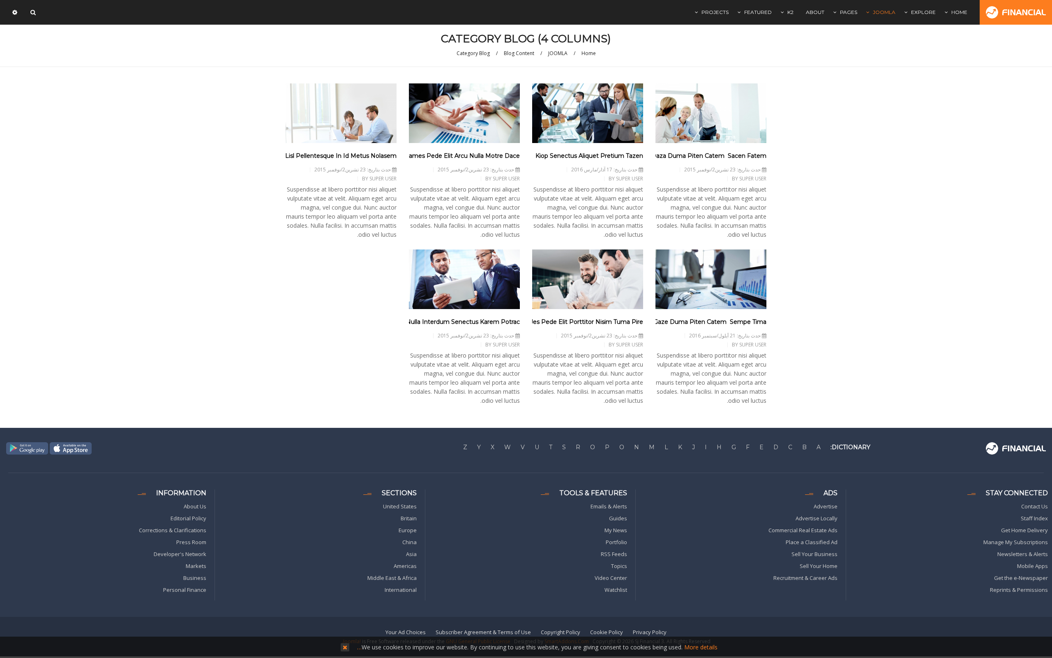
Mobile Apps (1032, 566)
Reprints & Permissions (1019, 589)
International (401, 589)
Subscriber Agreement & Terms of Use (483, 632)
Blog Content (519, 53)
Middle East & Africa (392, 578)
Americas (405, 566)
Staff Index (1034, 518)
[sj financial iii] (1016, 12)
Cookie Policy (606, 632)
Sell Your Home (818, 566)
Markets (196, 566)
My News (615, 530)
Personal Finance (184, 589)
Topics (619, 566)
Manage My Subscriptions (1015, 542)
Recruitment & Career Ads (805, 578)
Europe (408, 530)
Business (194, 578)
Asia (411, 554)
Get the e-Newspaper (1021, 578)
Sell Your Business (814, 554)
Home (588, 53)
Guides (618, 518)
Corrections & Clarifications (172, 530)
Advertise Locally (816, 518)
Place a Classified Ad (811, 542)
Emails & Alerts (609, 506)
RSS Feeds (614, 554)
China (409, 542)
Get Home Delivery (1024, 530)
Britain (409, 518)
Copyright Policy (560, 632)
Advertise (825, 506)
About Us (195, 506)
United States (400, 506)
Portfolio (616, 542)
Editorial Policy (188, 518)
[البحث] (32, 12)
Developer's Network (180, 554)
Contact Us (1034, 506)
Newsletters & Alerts (1022, 554)
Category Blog (473, 53)
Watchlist (615, 589)
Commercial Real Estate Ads (802, 530)
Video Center (611, 578)
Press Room (191, 542)
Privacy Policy (650, 632)
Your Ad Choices (405, 632)
